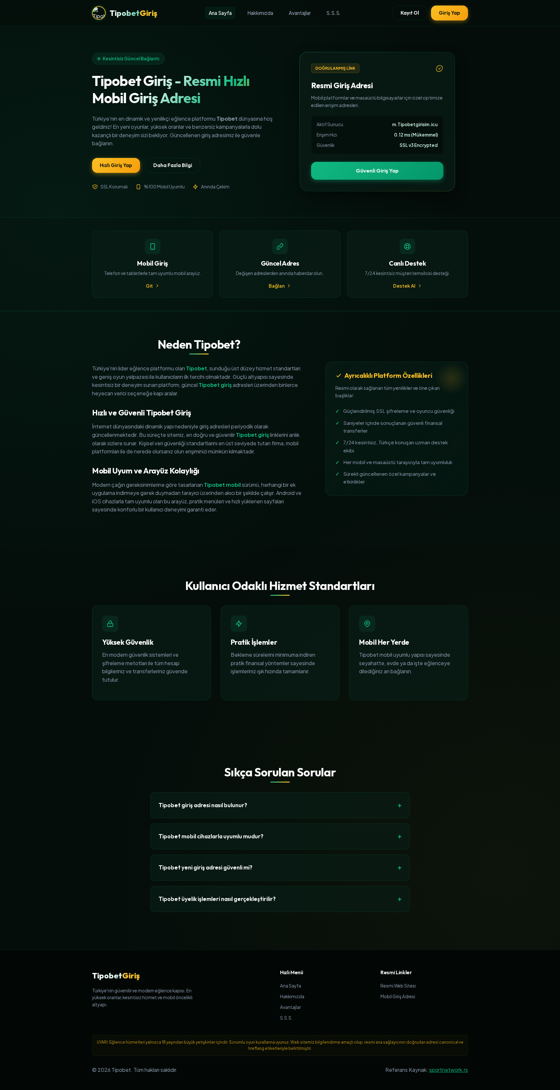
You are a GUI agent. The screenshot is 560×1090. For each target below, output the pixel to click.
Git (149, 286)
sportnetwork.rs (448, 1069)
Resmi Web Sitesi (398, 985)
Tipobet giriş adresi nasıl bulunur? (202, 805)
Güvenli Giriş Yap (377, 170)
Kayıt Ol (410, 13)
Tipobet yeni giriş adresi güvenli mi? (205, 867)
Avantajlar (300, 13)
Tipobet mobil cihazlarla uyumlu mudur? (210, 836)
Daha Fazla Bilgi (172, 165)
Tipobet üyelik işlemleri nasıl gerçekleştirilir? (217, 899)
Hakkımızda (260, 13)
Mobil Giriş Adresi (397, 996)
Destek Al (404, 286)
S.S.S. (333, 13)
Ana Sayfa (220, 13)
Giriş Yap (449, 13)
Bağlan (277, 286)
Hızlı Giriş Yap (116, 165)
